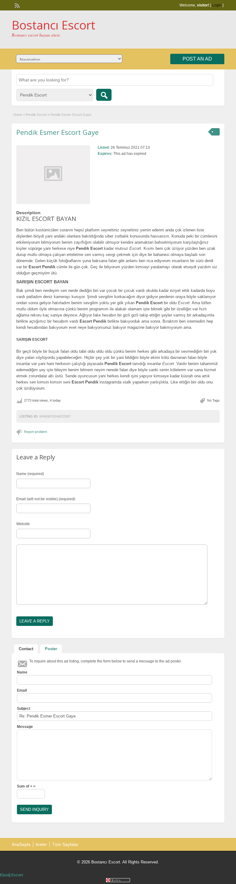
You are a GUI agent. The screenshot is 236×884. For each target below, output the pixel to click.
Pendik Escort (36, 114)
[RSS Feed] (16, 4)
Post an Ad (197, 58)
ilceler (41, 844)
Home (17, 114)
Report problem (35, 432)
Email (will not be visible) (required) (45, 499)
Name (22, 672)
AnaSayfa (21, 844)
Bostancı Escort (53, 25)
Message (25, 727)
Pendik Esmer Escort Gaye (57, 132)
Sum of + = (26, 786)
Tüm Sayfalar (65, 844)
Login (217, 5)
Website (23, 524)
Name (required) (30, 474)
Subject (23, 708)
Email (22, 690)
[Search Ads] (104, 95)
